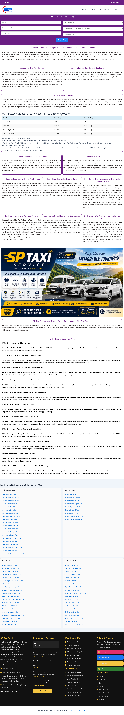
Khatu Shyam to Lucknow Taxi (12, 590)
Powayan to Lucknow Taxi (11, 602)
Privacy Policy (103, 689)
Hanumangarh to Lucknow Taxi (12, 581)
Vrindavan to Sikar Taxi (72, 621)
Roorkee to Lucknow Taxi (10, 609)
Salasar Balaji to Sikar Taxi (73, 618)
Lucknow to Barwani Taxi (10, 501)
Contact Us (117, 9)
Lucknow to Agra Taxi (9, 494)
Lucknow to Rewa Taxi (9, 541)
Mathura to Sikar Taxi (71, 590)
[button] (113, 2)
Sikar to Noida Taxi (71, 513)
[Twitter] (5, 2)
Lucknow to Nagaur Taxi (10, 532)
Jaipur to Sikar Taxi (71, 581)
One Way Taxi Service (73, 672)
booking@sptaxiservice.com (12, 672)
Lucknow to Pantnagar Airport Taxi (14, 554)
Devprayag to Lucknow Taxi (11, 574)
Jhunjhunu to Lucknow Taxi (11, 587)
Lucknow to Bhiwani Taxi (10, 504)
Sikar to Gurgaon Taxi (71, 501)
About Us (92, 9)
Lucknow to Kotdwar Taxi (10, 526)
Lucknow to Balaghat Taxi (11, 497)
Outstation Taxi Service (74, 682)
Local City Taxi (71, 685)
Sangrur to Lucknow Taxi (10, 612)
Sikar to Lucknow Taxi (72, 507)
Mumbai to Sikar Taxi (71, 599)
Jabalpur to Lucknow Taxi (11, 584)
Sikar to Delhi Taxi (70, 494)
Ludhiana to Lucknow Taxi (11, 593)
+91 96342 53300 (8, 668)
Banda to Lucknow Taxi (10, 565)
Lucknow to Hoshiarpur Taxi (11, 516)
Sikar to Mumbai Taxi (71, 510)
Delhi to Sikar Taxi (70, 571)
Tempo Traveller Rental (74, 689)
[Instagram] (8, 2)
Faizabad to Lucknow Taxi (11, 577)
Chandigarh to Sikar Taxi (72, 568)
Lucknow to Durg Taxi (9, 510)
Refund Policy (103, 696)
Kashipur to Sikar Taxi (71, 584)
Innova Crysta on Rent (73, 692)
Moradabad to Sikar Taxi (72, 596)
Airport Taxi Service (72, 679)
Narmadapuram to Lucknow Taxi (13, 599)
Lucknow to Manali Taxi (10, 529)
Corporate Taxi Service (73, 695)
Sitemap (107, 9)
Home (84, 9)
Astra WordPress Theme (79, 710)
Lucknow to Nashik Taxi (10, 535)
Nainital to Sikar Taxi (71, 602)
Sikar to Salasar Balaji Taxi (73, 516)
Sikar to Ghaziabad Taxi (72, 497)
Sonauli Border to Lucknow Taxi (13, 615)
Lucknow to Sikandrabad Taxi (12, 547)
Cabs (99, 9)
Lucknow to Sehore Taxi (10, 544)
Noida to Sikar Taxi (71, 606)
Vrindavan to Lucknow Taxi (11, 621)
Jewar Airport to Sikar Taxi (73, 624)
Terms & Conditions (104, 693)
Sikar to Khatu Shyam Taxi (73, 504)
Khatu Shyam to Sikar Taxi (73, 587)
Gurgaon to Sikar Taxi (71, 577)
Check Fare (62, 40)
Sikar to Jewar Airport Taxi (73, 519)
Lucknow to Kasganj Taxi (10, 522)
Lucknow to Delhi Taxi (9, 507)
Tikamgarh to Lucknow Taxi (11, 618)
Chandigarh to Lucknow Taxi (11, 571)
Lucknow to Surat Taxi (9, 551)
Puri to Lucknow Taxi (9, 624)
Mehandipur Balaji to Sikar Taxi (75, 593)
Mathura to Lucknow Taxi (10, 596)
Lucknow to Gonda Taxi (10, 513)
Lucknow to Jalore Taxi (10, 519)
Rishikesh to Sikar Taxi (72, 612)
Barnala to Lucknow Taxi (10, 568)
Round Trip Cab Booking (74, 675)
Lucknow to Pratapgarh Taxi (11, 538)
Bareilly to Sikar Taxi (71, 565)
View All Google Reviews (42, 691)
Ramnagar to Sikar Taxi (72, 609)
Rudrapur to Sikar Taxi (72, 615)
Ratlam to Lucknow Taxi (10, 606)
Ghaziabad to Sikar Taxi (72, 574)
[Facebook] (2, 2)
